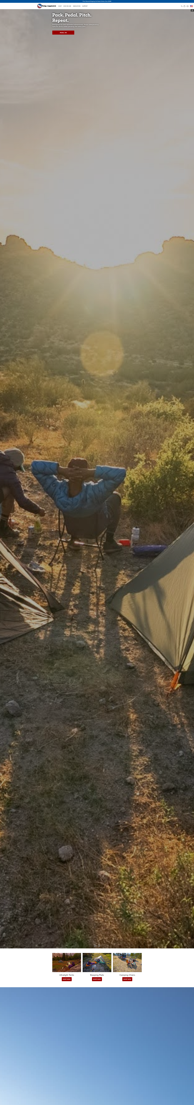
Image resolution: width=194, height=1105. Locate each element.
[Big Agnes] (46, 6)
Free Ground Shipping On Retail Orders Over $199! (97, 1)
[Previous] (95, 946)
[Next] (99, 946)
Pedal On (63, 33)
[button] (184, 6)
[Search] (182, 6)
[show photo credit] (192, 10)
